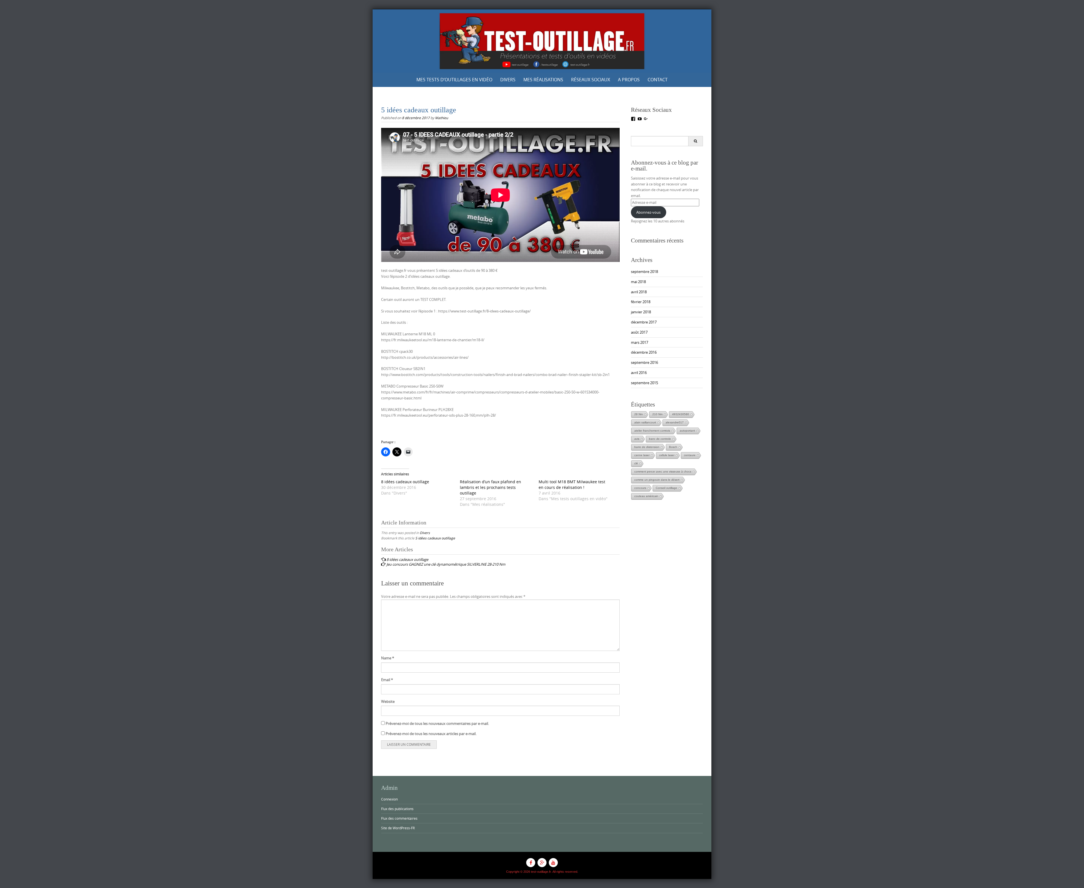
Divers (507, 79)
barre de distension (646, 447)
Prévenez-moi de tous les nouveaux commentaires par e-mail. (437, 723)
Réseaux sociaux (590, 79)
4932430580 (680, 414)
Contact (658, 79)
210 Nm (657, 414)
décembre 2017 (644, 322)
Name (387, 657)
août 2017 (639, 332)
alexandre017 (675, 422)
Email (387, 679)
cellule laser (666, 455)
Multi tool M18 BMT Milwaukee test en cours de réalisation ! (572, 484)
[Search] (695, 141)
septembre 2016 (644, 362)
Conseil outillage (666, 487)
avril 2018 (639, 291)
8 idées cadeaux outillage (405, 481)
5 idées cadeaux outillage (435, 538)
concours (640, 487)
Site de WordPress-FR (398, 828)
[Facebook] (530, 862)
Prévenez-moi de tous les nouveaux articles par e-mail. (431, 733)
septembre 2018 (644, 271)
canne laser (642, 455)
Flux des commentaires (399, 818)
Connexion (389, 799)
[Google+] (542, 862)
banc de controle (660, 438)
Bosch (673, 447)
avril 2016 (639, 372)
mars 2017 (639, 342)
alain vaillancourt (645, 422)
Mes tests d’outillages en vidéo (454, 79)
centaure (690, 455)
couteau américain (646, 496)
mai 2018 (638, 281)
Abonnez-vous (648, 212)
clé (636, 463)
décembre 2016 (644, 352)
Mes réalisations (543, 79)
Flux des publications (397, 808)
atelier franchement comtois (652, 430)
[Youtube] (553, 862)
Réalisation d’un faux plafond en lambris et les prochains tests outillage (490, 487)
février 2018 (640, 301)
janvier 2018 (641, 311)
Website (388, 701)
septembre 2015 (644, 382)
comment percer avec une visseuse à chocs (662, 471)
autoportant (687, 430)
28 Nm (638, 414)
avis (636, 438)
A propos (629, 79)
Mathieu (441, 117)
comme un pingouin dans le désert (656, 479)
